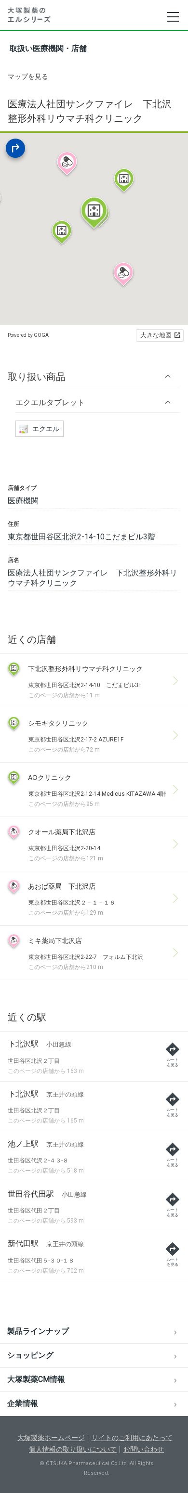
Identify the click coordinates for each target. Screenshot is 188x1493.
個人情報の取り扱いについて (73, 1449)
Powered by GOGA (28, 335)
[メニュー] (172, 17)
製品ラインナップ (38, 1331)
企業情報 (22, 1403)
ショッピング (30, 1355)
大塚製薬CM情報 (36, 1379)
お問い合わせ (143, 1449)
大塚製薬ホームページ (51, 1438)
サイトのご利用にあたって (132, 1438)
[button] (94, 376)
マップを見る (28, 76)
